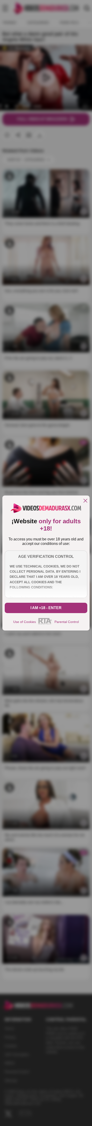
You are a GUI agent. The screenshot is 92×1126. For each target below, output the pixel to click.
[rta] (45, 624)
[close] (85, 501)
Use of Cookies (24, 622)
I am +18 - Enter (46, 608)
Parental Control (66, 622)
